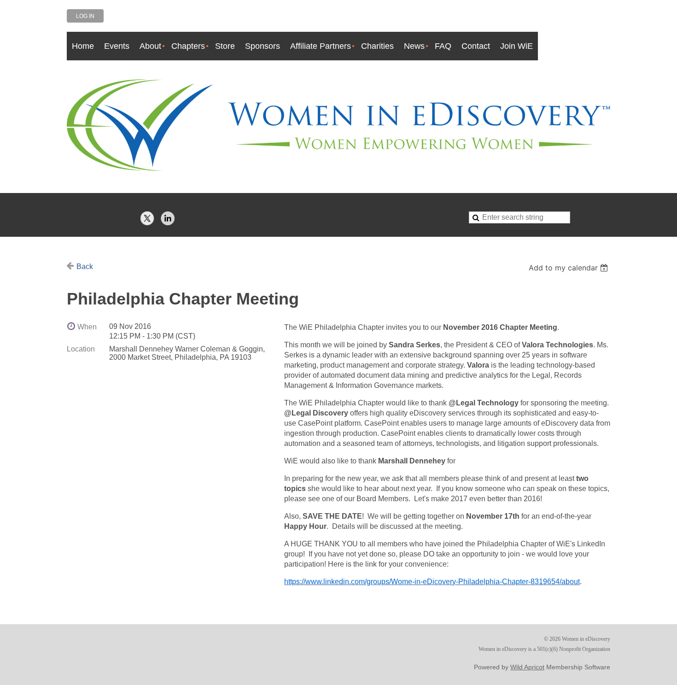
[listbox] (569, 267)
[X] (147, 218)
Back (84, 266)
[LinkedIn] (168, 218)
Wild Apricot (527, 667)
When (87, 327)
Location (81, 349)
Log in (85, 16)
